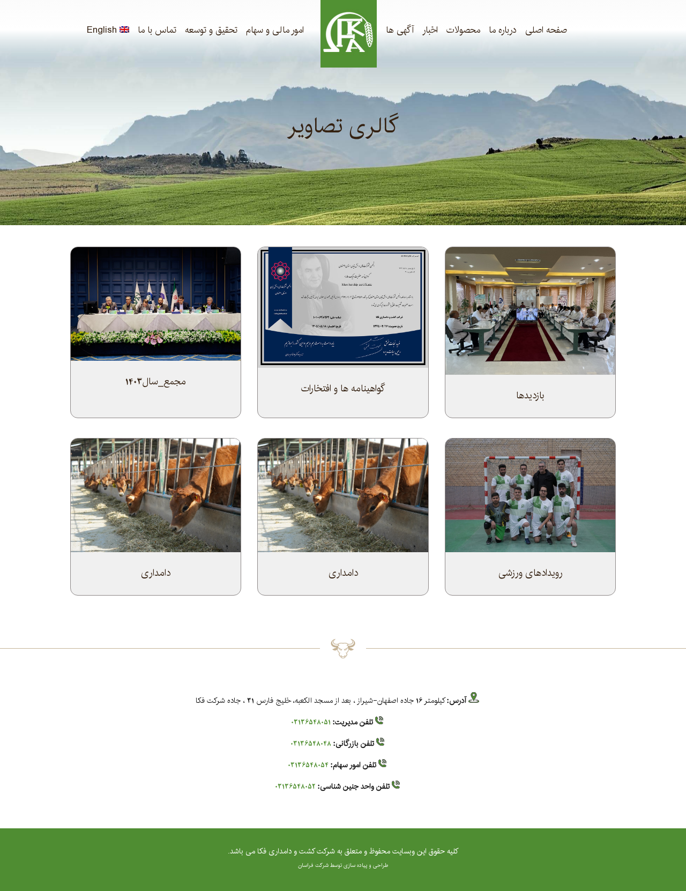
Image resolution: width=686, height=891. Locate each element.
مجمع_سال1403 (155, 382)
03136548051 (311, 722)
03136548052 (295, 786)
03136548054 (308, 765)
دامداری (343, 573)
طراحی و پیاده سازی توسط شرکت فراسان (343, 865)
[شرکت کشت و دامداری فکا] (349, 34)
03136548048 (310, 743)
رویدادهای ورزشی (530, 573)
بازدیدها (530, 396)
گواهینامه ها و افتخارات (343, 389)
